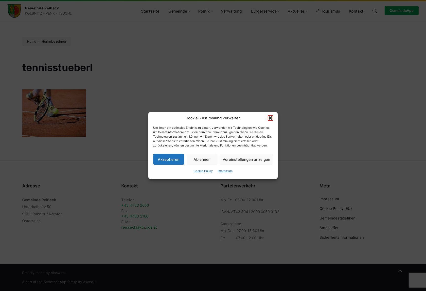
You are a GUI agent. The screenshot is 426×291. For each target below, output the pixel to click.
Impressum (225, 171)
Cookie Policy (203, 171)
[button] (270, 118)
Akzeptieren (168, 159)
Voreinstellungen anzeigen (246, 159)
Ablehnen (202, 159)
